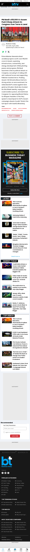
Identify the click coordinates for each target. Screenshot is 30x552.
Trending (5, 488)
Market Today (7, 481)
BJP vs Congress (22, 108)
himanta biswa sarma (17, 110)
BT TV (18, 490)
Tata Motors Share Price (8, 502)
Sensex (5, 512)
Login (21, 193)
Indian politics (5, 110)
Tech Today (6, 483)
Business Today (18, 1)
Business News (4, 7)
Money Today (20, 483)
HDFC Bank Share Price (8, 504)
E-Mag (22, 186)
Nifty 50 (18, 512)
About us (4, 537)
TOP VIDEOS (8, 316)
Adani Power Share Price (21, 502)
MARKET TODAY (10, 261)
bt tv (9, 7)
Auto (17, 492)
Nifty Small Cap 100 (21, 515)
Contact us (18, 537)
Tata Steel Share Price (21, 504)
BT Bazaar (26, 1)
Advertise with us (6, 539)
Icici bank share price (8, 529)
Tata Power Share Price (8, 531)
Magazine (19, 488)
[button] (27, 549)
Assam (14, 108)
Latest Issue (9, 186)
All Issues (16, 186)
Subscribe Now (15, 190)
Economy (19, 481)
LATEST (6, 199)
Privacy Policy (18, 539)
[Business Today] (15, 4)
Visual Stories (20, 485)
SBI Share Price (20, 527)
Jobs (4, 494)
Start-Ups (5, 490)
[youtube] (5, 473)
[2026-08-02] (15, 172)
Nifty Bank (6, 515)
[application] (15, 34)
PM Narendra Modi (6, 108)
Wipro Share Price (21, 529)
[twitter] (8, 473)
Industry (5, 492)
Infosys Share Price (8, 527)
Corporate (6, 485)
